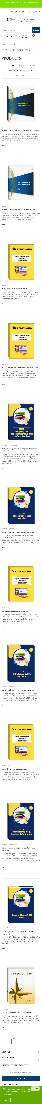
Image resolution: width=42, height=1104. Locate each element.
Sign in (9, 37)
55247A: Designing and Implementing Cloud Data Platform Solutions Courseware (20, 450)
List (13, 65)
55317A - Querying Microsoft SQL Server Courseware (18, 931)
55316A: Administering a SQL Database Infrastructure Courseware (18, 849)
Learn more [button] (7, 1095)
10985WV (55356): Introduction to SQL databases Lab (18, 210)
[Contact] (26, 12)
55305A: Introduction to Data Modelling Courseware (18, 532)
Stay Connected (9, 1084)
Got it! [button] (7, 1100)
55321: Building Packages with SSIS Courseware (16, 1012)
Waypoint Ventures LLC (9, 127)
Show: (18, 76)
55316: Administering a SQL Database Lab (14, 769)
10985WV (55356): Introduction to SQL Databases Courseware (21, 131)
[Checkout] (39, 12)
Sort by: (12, 71)
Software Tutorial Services (9, 445)
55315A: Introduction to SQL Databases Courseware (18, 690)
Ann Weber (5, 1009)
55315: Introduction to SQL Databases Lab (15, 611)
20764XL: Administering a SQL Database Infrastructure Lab (20, 368)
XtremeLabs (5, 206)
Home (3, 44)
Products (12, 44)
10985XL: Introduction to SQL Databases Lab (15, 289)
